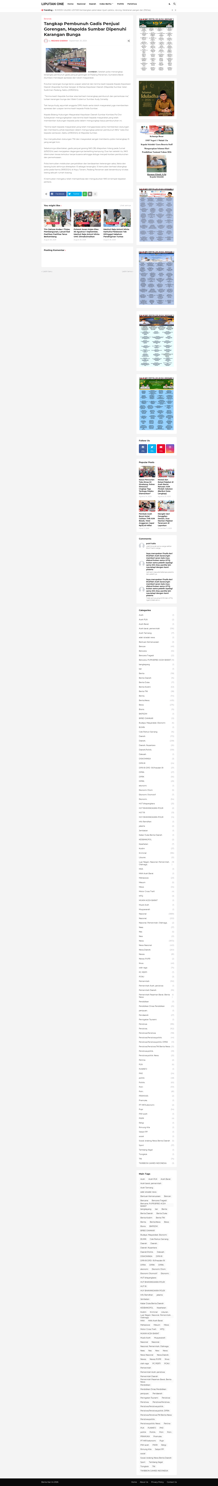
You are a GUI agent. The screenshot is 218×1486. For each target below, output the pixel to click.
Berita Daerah (156, 678)
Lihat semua (125, 205)
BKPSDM (156, 714)
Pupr (156, 1109)
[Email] (90, 194)
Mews (156, 887)
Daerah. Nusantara (156, 745)
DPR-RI (156, 763)
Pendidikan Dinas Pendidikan (156, 1006)
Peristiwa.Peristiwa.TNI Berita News (156, 1046)
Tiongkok (156, 1154)
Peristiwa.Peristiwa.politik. (156, 1037)
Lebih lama (127, 271)
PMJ (156, 1073)
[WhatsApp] (85, 194)
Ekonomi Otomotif (156, 795)
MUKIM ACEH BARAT (156, 900)
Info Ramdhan (156, 822)
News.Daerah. (156, 950)
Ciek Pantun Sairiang (156, 732)
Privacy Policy (157, 1482)
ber (156, 669)
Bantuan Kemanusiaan (156, 642)
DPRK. (156, 781)
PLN (156, 1064)
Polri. (156, 1091)
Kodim (156, 848)
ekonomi (156, 786)
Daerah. (156, 741)
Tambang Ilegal (156, 1150)
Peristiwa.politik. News (156, 1055)
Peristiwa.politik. (156, 1051)
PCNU (156, 977)
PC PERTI (156, 972)
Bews (156, 705)
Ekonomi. (156, 799)
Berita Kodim (156, 687)
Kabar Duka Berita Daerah (156, 835)
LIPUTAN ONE (52, 4)
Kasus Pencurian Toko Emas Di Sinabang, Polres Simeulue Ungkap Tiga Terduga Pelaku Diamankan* (147, 487)
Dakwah (156, 754)
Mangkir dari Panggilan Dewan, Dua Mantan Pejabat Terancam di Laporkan (165, 519)
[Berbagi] (129, 41)
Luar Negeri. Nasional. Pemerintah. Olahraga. (156, 863)
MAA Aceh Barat (156, 873)
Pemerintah (156, 981)
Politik (120, 4)
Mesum (156, 882)
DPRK (156, 777)
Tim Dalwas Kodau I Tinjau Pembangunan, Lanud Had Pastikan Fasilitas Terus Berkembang (57, 233)
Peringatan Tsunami (156, 1019)
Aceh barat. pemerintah (156, 628)
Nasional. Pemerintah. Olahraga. (156, 923)
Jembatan (156, 830)
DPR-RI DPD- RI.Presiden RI (156, 768)
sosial (156, 1136)
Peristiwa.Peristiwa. (156, 1033)
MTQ (156, 896)
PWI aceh (156, 1114)
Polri (156, 1087)
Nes (156, 932)
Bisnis (156, 709)
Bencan (156, 646)
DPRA (156, 772)
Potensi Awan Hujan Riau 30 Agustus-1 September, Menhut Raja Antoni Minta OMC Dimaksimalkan (86, 233)
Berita (156, 673)
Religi (156, 1123)
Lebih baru (47, 271)
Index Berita (105, 4)
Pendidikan (156, 1002)
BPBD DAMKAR (156, 718)
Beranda (47, 19)
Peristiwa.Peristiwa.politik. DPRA (156, 1042)
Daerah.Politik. (156, 750)
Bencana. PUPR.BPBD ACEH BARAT (156, 660)
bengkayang (156, 664)
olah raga (156, 968)
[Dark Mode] (170, 4)
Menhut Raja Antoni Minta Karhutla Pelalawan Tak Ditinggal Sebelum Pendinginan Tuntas (116, 233)
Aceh (156, 615)
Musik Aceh (156, 905)
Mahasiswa (156, 878)
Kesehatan (156, 844)
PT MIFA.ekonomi (156, 1105)
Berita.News (156, 700)
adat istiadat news (156, 637)
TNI (156, 1159)
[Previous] (172, 10)
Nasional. (156, 918)
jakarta (156, 826)
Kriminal (156, 853)
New (156, 936)
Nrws (156, 963)
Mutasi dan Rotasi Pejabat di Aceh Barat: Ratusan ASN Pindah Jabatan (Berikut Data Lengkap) (165, 487)
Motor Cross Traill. (156, 891)
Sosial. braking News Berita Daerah (156, 1141)
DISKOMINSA (156, 759)
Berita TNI (156, 691)
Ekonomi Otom (156, 790)
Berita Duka (156, 682)
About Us (144, 1482)
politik (156, 1078)
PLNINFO (156, 1069)
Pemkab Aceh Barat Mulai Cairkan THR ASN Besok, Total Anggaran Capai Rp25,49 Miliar (93, 10)
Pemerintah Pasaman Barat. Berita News (156, 996)
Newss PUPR (156, 959)
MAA (156, 869)
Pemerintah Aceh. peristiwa (156, 986)
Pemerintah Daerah (156, 990)
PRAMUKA (156, 1096)
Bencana (156, 651)
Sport (156, 1145)
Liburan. (156, 857)
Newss (156, 954)
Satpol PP (156, 1132)
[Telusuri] (174, 4)
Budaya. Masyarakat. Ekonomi (156, 723)
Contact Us (172, 1482)
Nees (156, 927)
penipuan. (156, 1010)
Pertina (156, 1060)
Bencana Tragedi (156, 655)
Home (70, 4)
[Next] (175, 10)
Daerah (92, 4)
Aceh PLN (156, 619)
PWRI (156, 1118)
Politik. (156, 1082)
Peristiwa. (156, 1028)
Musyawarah (156, 909)
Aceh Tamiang (156, 633)
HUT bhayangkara (156, 803)
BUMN (156, 727)
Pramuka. (156, 1100)
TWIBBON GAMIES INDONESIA (156, 1163)
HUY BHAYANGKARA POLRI (156, 817)
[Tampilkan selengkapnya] (95, 194)
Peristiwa (132, 4)
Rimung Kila (156, 1127)
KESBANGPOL (156, 839)
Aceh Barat (156, 624)
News (156, 941)
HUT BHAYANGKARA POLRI (156, 808)
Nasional (81, 4)
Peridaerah (156, 1015)
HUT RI (156, 812)
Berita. (156, 696)
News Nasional (156, 945)
